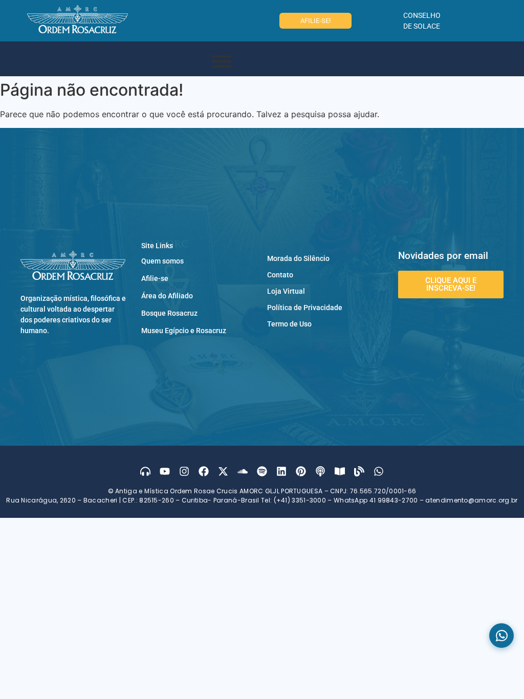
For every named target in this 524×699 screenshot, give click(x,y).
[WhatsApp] (501, 635)
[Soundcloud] (242, 471)
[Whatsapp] (379, 471)
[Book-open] (340, 471)
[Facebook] (204, 471)
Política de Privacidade (304, 307)
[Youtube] (165, 471)
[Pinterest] (301, 471)
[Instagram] (184, 471)
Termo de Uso (289, 324)
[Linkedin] (281, 471)
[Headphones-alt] (145, 471)
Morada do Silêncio (298, 258)
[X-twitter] (223, 471)
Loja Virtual (286, 291)
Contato (280, 275)
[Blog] (359, 471)
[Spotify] (262, 471)
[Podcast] (320, 471)
